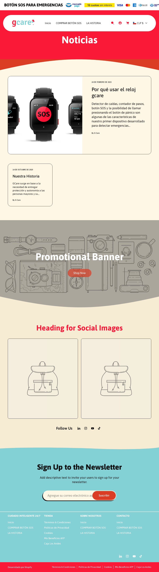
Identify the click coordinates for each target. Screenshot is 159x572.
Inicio (11, 522)
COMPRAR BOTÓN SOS (20, 527)
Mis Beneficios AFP (54, 538)
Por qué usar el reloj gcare (114, 92)
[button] (112, 23)
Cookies (48, 532)
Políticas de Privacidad (56, 527)
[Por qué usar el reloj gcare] (45, 115)
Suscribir (104, 495)
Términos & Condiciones (57, 522)
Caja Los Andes (52, 543)
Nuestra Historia (26, 176)
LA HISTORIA (15, 532)
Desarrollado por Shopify (20, 567)
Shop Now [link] (79, 273)
